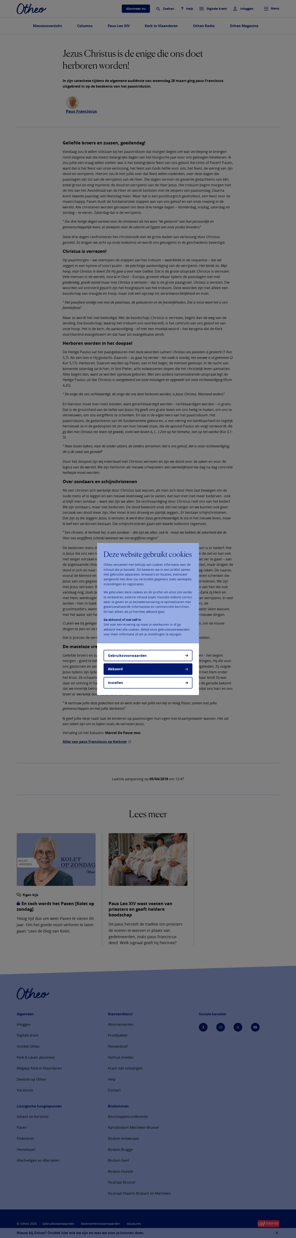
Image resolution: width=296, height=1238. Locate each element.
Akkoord (115, 669)
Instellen (115, 682)
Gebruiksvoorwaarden (127, 655)
